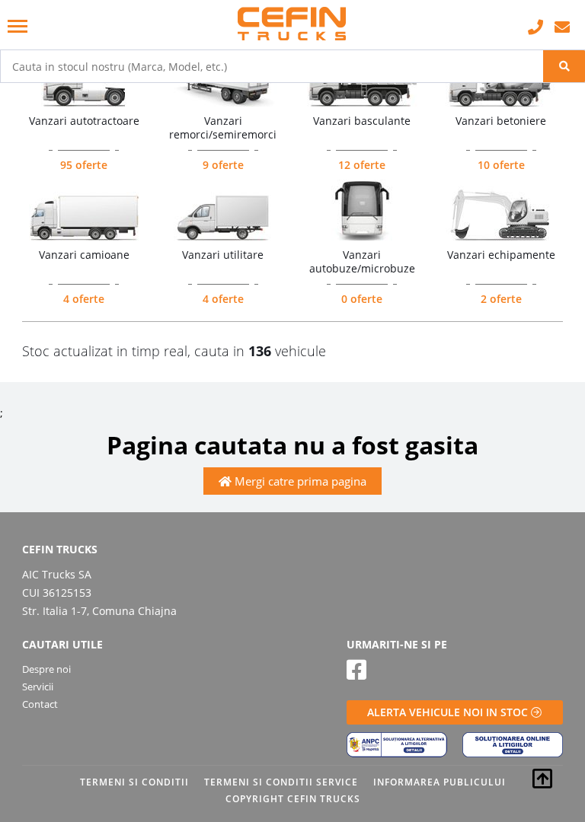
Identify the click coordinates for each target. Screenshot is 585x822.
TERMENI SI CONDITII (134, 782)
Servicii (37, 686)
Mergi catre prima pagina (299, 481)
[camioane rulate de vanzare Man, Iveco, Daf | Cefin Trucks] (292, 24)
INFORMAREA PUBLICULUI (439, 782)
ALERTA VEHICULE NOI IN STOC (449, 712)
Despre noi (46, 669)
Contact (40, 704)
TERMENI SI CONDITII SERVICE (281, 782)
